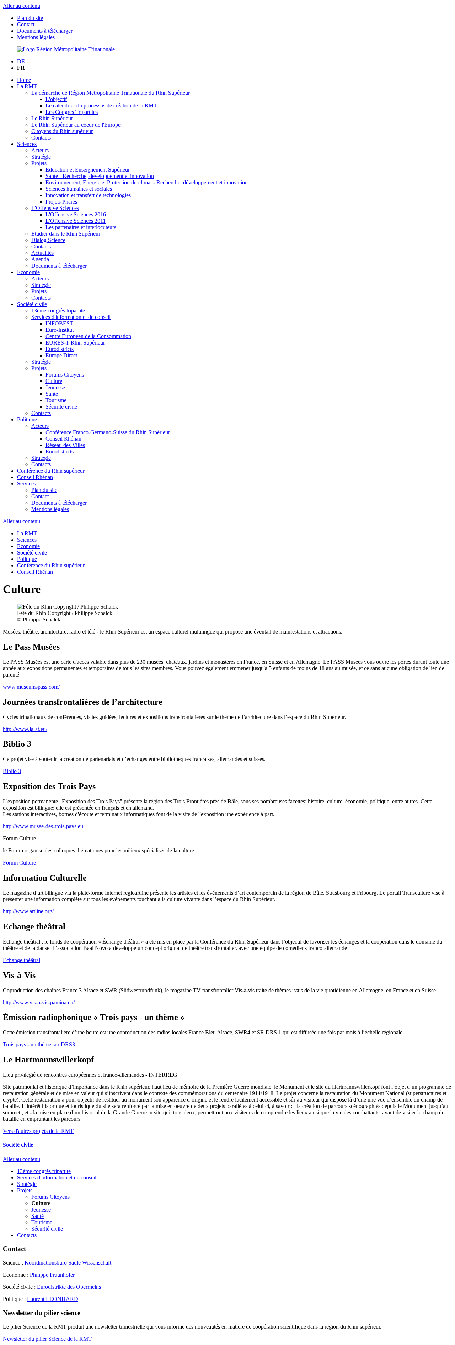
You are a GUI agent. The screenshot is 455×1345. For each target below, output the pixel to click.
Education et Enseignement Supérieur (88, 170)
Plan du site (30, 18)
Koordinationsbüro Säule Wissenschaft (68, 1263)
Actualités (42, 253)
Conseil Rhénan (63, 439)
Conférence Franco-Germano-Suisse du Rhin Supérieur (108, 432)
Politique (27, 419)
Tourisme (56, 400)
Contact (25, 24)
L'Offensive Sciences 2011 (76, 221)
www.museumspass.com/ (31, 687)
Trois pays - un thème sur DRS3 (39, 1044)
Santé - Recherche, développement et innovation (100, 176)
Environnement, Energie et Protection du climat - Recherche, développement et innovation (147, 182)
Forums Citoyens (65, 375)
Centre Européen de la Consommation (88, 336)
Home (24, 80)
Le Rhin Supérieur (52, 118)
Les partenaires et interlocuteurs (81, 227)
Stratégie (41, 157)
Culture (54, 381)
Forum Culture (19, 863)
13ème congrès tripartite (58, 311)
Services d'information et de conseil (71, 317)
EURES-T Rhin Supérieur (75, 343)
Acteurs (40, 150)
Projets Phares (61, 202)
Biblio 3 (12, 771)
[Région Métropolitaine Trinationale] (66, 49)
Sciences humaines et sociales (79, 189)
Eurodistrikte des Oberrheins (69, 1287)
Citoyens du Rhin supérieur (62, 131)
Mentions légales (36, 37)
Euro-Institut (60, 330)
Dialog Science (48, 240)
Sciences (27, 144)
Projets (39, 163)
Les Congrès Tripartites (72, 112)
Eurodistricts (60, 349)
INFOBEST (59, 323)
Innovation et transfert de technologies (88, 195)
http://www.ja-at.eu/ (25, 729)
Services (26, 483)
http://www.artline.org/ (28, 911)
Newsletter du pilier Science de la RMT (47, 1339)
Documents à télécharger (45, 31)
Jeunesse (55, 387)
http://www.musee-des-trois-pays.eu (43, 826)
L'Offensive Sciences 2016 (76, 214)
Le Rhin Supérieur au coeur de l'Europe (76, 125)
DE (21, 61)
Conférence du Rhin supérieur (51, 471)
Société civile (32, 304)
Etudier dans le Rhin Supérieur (65, 234)
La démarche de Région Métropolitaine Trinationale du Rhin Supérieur (110, 93)
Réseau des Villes (65, 445)
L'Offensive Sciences (55, 208)
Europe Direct (61, 355)
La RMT (27, 86)
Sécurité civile (61, 407)
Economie (28, 272)
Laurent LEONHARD (52, 1299)
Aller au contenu (21, 6)
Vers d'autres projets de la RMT (38, 1131)
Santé (52, 394)
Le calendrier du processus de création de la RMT (101, 106)
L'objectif (56, 99)
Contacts (41, 138)
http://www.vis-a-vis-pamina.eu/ (39, 1002)
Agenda (40, 259)
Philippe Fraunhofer (52, 1275)
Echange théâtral (21, 960)
